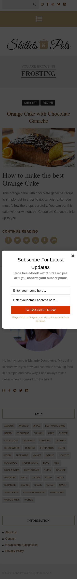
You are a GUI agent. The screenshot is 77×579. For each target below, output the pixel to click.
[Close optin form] (73, 256)
